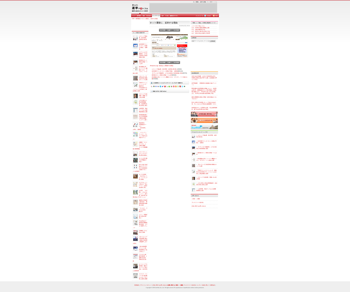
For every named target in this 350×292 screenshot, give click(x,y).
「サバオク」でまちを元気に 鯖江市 (143, 210)
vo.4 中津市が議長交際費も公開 (200, 27)
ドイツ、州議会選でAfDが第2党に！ (143, 216)
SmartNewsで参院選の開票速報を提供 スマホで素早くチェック (140, 224)
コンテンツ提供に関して (203, 285)
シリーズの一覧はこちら (198, 26)
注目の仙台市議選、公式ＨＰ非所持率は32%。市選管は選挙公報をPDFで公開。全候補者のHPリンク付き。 (204, 78)
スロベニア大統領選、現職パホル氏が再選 (143, 95)
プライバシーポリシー (146, 285)
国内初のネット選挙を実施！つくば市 (143, 62)
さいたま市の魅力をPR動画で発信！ (143, 160)
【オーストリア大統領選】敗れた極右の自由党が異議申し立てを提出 (140, 240)
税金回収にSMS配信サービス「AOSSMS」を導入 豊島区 (140, 126)
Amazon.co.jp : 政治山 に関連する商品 (161, 65)
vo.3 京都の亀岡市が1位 (198, 29)
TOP (133, 18)
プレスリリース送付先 (197, 202)
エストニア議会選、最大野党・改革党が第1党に (164, 69)
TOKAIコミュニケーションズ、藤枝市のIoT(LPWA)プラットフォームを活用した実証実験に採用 (206, 172)
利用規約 (136, 285)
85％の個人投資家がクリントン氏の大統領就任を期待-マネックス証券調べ (140, 168)
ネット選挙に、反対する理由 (150, 18)
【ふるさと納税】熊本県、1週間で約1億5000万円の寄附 (140, 258)
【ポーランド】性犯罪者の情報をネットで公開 (143, 78)
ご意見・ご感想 (196, 198)
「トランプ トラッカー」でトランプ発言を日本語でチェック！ (140, 136)
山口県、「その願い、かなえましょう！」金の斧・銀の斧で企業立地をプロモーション (140, 194)
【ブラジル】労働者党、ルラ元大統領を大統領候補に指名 (167, 73)
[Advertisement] (183, 8)
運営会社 (212, 285)
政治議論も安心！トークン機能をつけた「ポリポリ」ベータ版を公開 (140, 70)
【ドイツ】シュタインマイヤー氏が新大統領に (143, 153)
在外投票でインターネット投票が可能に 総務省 (165, 71)
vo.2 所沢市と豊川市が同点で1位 (201, 31)
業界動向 (138, 18)
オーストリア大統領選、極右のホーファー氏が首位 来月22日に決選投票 (140, 267)
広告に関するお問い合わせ (199, 206)
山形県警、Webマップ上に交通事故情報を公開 (143, 110)
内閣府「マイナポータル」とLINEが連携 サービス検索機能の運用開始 (140, 146)
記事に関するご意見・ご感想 (175, 285)
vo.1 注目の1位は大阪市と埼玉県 (201, 33)
